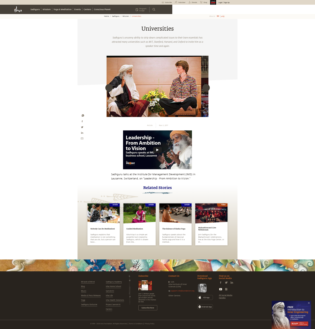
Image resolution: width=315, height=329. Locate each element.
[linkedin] (82, 133)
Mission (126, 16)
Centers (87, 9)
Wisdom (47, 9)
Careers (109, 309)
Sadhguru (35, 9)
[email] (82, 139)
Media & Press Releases (91, 295)
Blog (83, 286)
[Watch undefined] (157, 150)
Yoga (83, 300)
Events (77, 9)
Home (106, 16)
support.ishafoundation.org (182, 291)
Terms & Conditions (136, 324)
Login (220, 2)
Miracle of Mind (88, 282)
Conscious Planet (102, 9)
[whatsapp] (82, 116)
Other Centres (174, 296)
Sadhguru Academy (114, 282)
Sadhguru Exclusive (89, 304)
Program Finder (143, 10)
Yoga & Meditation (62, 9)
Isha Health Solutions (115, 300)
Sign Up (226, 2)
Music (83, 291)
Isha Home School (113, 286)
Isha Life (109, 295)
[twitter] (82, 127)
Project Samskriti (113, 304)
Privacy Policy (149, 324)
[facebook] (82, 121)
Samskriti (110, 291)
